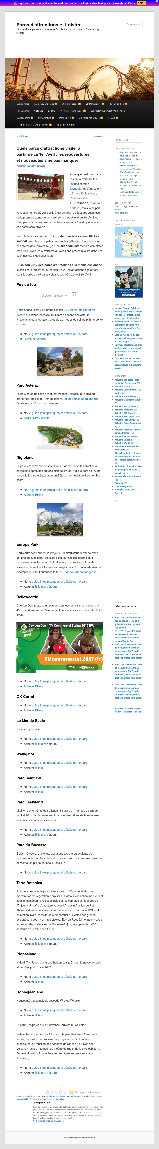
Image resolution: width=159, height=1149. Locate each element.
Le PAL (51, 110)
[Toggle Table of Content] (72, 295)
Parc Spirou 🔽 (66, 117)
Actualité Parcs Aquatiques (128, 422)
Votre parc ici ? (121, 212)
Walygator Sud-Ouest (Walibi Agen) (108, 110)
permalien (60, 1099)
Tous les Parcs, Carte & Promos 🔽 (34, 124)
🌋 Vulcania (23, 110)
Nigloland (38, 110)
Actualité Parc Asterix (125, 416)
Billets (39, 586)
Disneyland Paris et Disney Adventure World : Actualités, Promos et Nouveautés (128, 456)
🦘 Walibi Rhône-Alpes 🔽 (73, 110)
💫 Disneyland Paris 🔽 (45, 103)
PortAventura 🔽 (46, 117)
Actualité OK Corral (124, 413)
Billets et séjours (35, 339)
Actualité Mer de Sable (125, 406)
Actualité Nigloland (124, 409)
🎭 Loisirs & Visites (66, 124)
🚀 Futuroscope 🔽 (71, 103)
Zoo (116, 493)
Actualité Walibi (122, 442)
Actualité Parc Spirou (125, 419)
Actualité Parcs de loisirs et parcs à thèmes (61, 1096)
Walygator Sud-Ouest (125, 489)
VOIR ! (141, 3)
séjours (52, 586)
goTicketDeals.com (129, 191)
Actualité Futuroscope (125, 396)
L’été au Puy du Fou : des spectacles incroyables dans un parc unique (128, 338)
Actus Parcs (23, 103)
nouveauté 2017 (23, 1099)
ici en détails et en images (81, 398)
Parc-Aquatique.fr (128, 165)
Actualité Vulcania (123, 439)
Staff (117, 617)
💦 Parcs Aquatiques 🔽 (91, 117)
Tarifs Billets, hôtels (36, 418)
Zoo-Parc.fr (125, 158)
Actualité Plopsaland (125, 436)
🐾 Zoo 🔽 (113, 117)
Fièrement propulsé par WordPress (79, 1137)
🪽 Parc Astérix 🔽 (95, 103)
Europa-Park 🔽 (25, 117)
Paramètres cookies (133, 711)
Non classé (120, 473)
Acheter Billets (33, 494)
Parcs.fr (124, 152)
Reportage (120, 482)
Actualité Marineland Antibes (129, 399)
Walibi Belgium (122, 486)
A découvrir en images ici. (81, 572)
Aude (42, 165)
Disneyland (77, 188)
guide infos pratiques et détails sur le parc (60, 334)
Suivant (98, 136)
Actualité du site (122, 386)
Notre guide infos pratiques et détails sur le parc (56, 489)
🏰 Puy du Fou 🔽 (118, 103)
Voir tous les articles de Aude (48, 1120)
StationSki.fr (126, 182)
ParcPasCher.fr (127, 172)
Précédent (22, 136)
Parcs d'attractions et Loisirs (48, 24)
